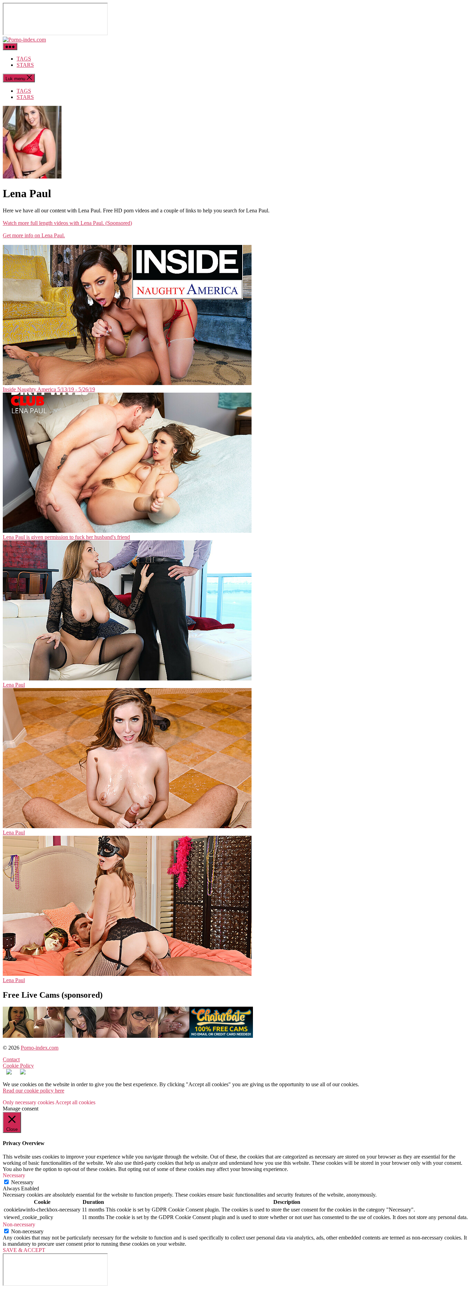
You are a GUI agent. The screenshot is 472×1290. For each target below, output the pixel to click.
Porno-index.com (39, 1048)
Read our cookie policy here (33, 1091)
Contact (11, 1059)
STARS (25, 65)
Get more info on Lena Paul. (34, 235)
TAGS (24, 59)
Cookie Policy (18, 1066)
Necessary (22, 1182)
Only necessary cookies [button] (28, 1102)
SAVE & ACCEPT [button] (24, 1250)
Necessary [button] (14, 1175)
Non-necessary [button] (19, 1224)
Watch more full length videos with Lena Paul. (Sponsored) (67, 223)
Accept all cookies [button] (75, 1102)
